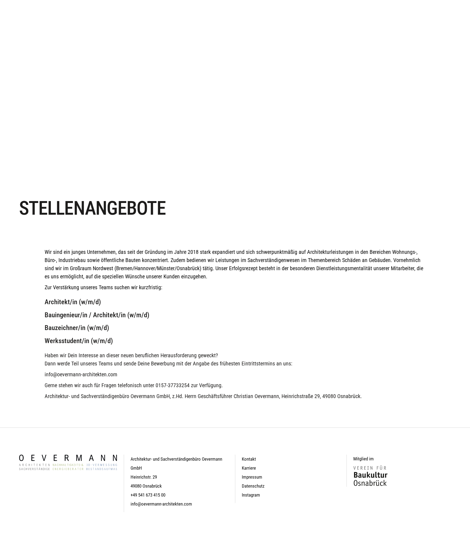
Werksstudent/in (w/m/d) (79, 341)
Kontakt (249, 459)
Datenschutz (253, 486)
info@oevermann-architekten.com (81, 374)
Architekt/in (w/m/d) (73, 302)
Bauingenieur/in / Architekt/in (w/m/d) (97, 315)
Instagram (251, 495)
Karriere (249, 468)
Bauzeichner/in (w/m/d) (77, 328)
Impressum (252, 477)
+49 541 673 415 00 (148, 495)
